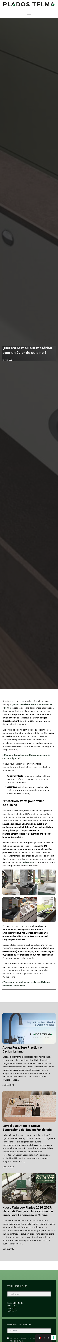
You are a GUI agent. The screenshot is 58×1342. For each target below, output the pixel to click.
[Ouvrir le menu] (29, 13)
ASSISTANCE (12, 1305)
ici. (33, 958)
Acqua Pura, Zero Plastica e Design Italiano (22, 1049)
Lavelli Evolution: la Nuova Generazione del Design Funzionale (27, 1127)
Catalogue (11, 1308)
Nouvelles (12, 1311)
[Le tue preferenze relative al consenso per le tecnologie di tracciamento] (53, 1337)
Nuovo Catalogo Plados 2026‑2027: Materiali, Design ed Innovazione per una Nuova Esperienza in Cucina (27, 1211)
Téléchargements (15, 1303)
